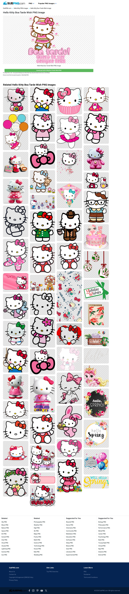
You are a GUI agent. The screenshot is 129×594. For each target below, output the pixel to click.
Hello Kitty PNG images (21, 8)
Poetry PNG (37, 537)
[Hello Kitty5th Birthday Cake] (96, 236)
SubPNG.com (7, 8)
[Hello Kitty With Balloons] (15, 132)
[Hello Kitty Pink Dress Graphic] (96, 99)
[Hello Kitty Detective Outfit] (69, 225)
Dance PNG (69, 525)
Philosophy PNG (103, 525)
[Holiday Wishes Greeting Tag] (96, 290)
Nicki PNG (101, 540)
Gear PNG (69, 549)
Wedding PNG (38, 555)
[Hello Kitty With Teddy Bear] (42, 181)
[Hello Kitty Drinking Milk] (69, 359)
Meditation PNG (71, 534)
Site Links (50, 568)
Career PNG (102, 534)
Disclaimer (87, 574)
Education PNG (70, 537)
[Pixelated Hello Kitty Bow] (69, 334)
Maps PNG (37, 534)
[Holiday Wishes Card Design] (96, 314)
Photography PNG (39, 522)
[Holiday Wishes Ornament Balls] (96, 264)
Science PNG (38, 543)
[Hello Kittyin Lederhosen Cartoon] (96, 207)
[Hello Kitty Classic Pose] (42, 99)
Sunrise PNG (5, 552)
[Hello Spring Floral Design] (96, 403)
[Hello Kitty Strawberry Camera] (42, 477)
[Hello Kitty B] (15, 100)
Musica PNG (70, 546)
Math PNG (37, 540)
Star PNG (4, 540)
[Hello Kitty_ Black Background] (42, 304)
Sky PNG (4, 522)
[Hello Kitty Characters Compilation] (42, 458)
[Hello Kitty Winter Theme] (15, 306)
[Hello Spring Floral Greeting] (96, 434)
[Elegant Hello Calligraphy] (96, 356)
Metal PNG (101, 531)
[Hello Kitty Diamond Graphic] (69, 195)
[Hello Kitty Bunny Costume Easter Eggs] (69, 421)
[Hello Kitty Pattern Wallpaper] (69, 296)
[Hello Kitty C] (15, 191)
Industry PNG (102, 552)
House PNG (37, 549)
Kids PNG (37, 552)
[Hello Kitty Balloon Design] (69, 166)
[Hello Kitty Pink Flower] (42, 332)
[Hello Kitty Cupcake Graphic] (69, 101)
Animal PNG (102, 555)
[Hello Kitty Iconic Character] (15, 429)
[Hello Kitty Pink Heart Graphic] (69, 448)
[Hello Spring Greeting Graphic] (96, 482)
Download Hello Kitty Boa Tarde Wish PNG (48, 70)
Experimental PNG (72, 555)
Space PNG (5, 531)
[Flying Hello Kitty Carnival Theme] (42, 283)
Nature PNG (5, 528)
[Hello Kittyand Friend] (96, 180)
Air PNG (36, 531)
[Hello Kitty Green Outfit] (42, 226)
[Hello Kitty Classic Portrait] (15, 410)
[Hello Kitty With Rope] (15, 360)
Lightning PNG (6, 549)
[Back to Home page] (14, 3)
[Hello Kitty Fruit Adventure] (42, 202)
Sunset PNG (5, 537)
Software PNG (70, 540)
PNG (30, 3)
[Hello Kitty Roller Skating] (42, 394)
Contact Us (12, 574)
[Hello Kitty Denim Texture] (15, 221)
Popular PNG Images (46, 3)
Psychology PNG (103, 537)
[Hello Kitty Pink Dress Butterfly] (69, 475)
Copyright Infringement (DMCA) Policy (21, 577)
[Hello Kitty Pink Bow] (42, 156)
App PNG (101, 549)
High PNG (37, 528)
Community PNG (71, 531)
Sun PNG (4, 555)
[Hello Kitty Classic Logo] (42, 495)
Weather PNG (38, 525)
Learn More (88, 568)
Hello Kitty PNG (25, 75)
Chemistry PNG (71, 528)
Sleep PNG (69, 543)
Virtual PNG (102, 546)
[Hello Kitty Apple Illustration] (15, 282)
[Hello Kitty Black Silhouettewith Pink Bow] (69, 388)
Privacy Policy (13, 580)
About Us (12, 571)
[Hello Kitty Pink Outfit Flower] (96, 128)
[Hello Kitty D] (15, 386)
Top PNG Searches (52, 571)
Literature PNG (70, 552)
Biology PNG (102, 522)
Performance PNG (104, 528)
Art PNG (4, 534)
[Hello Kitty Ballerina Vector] (69, 132)
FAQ (85, 571)
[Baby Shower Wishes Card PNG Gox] (96, 462)
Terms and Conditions (91, 577)
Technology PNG (39, 546)
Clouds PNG (5, 546)
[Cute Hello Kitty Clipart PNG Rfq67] (96, 158)
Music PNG (5, 525)
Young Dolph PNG (103, 543)
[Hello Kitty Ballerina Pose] (15, 255)
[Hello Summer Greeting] (96, 338)
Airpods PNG (70, 522)
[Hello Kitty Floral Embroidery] (15, 482)
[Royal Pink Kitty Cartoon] (96, 376)
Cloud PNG (5, 543)
